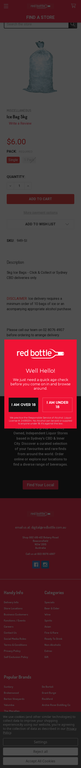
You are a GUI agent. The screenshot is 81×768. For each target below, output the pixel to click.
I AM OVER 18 (23, 405)
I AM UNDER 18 (57, 404)
